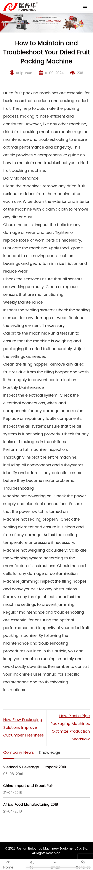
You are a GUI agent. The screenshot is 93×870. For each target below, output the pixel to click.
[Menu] (85, 6)
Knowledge (49, 752)
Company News (18, 752)
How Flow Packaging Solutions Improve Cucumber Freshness (23, 727)
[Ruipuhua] (20, 6)
